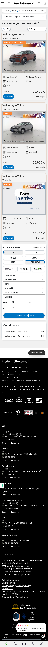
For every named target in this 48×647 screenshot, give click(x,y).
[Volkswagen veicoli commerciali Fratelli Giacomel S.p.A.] (18, 413)
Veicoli (34, 252)
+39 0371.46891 (10, 526)
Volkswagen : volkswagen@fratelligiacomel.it (22, 560)
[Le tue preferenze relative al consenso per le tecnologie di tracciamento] (2, 485)
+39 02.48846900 (11, 509)
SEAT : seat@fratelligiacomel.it (15, 566)
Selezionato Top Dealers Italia (28, 606)
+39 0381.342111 (10, 491)
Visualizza (25, 315)
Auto (13, 252)
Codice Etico (7, 588)
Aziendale (35, 262)
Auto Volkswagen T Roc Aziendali (19, 16)
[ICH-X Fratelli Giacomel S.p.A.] (39, 412)
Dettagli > (6, 443)
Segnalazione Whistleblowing (15, 597)
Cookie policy (22, 585)
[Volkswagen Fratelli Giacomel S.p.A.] (19, 400)
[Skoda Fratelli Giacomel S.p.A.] (8, 413)
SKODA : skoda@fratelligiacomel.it (17, 571)
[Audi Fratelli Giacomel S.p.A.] (9, 400)
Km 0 (13, 262)
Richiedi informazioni (11, 580)
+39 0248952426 (11, 543)
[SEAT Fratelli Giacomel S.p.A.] (39, 400)
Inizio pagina (36, 352)
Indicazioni (15, 443)
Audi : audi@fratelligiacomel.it (15, 563)
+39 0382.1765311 (10, 474)
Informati (8, 96)
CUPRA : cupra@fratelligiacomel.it (17, 569)
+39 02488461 (9, 440)
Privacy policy (8, 585)
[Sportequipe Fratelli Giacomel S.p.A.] (28, 412)
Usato (35, 258)
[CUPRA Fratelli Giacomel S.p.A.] (29, 400)
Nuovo (13, 258)
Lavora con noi (8, 583)
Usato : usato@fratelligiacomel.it (16, 574)
